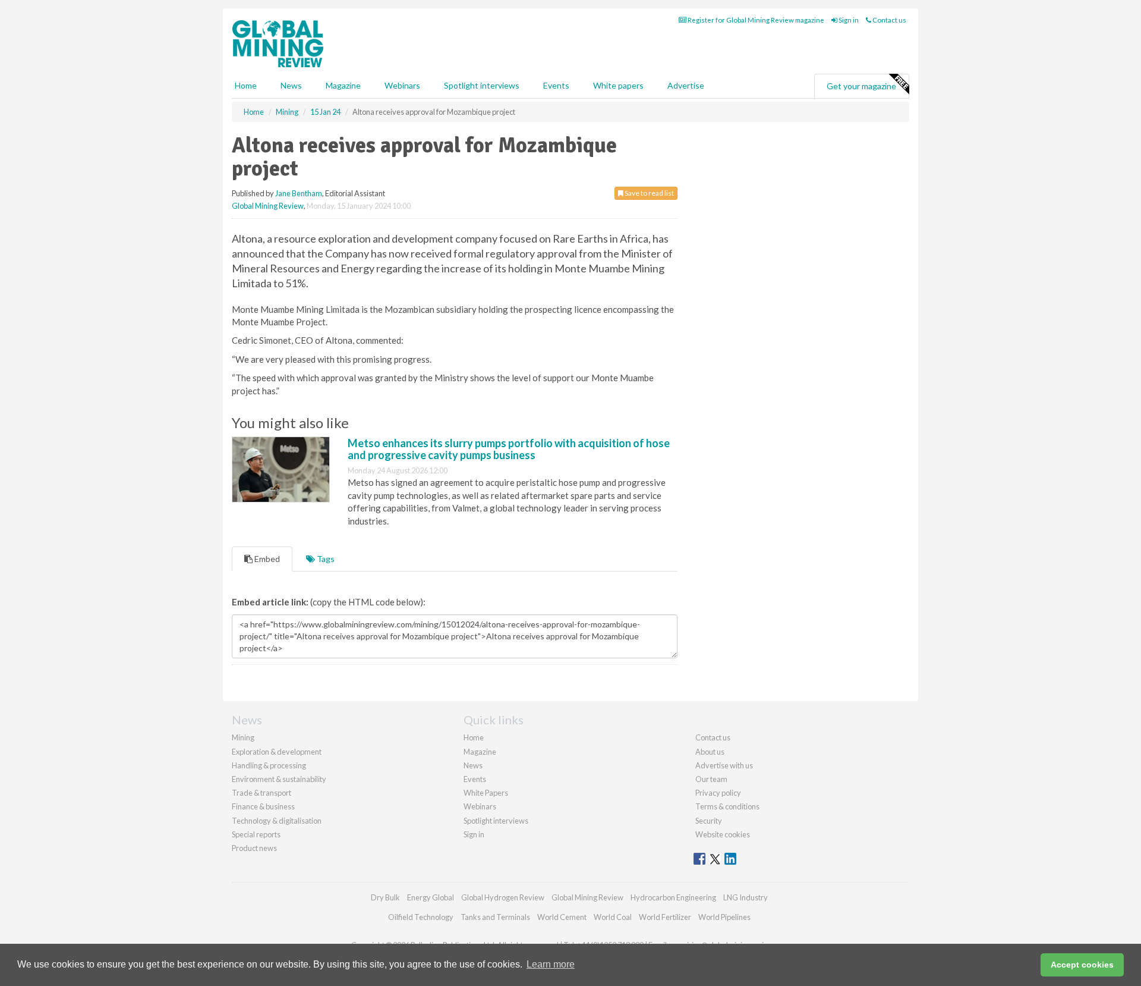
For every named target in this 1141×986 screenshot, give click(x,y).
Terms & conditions (727, 806)
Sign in (848, 20)
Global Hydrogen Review (502, 897)
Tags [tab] (325, 559)
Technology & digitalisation (277, 820)
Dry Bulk (385, 897)
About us (709, 751)
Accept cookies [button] (1082, 964)
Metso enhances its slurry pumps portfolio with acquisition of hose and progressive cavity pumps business (509, 449)
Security (708, 820)
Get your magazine (861, 86)
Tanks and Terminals (495, 917)
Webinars (402, 85)
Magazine (343, 85)
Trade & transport (261, 792)
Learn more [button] (551, 964)
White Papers (486, 792)
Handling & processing (269, 765)
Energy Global (430, 897)
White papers (618, 85)
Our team (711, 779)
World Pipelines (724, 917)
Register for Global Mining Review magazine (755, 20)
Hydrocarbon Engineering (673, 897)
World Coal (613, 917)
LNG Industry (745, 897)
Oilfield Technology (420, 917)
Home (246, 85)
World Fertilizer (665, 917)
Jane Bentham (298, 193)
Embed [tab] (266, 559)
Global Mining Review (268, 206)
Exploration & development (277, 751)
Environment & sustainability (279, 779)
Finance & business (263, 806)
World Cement (562, 917)
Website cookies (722, 834)
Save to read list (648, 193)
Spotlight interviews (481, 85)
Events (556, 85)
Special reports (256, 834)
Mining (243, 737)
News (473, 765)
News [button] (291, 85)
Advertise (685, 85)
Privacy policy (718, 792)
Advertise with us (724, 765)
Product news (254, 848)
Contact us (888, 20)
